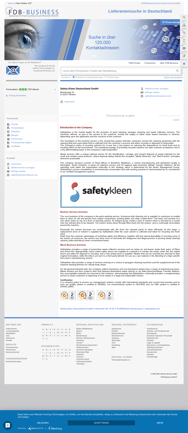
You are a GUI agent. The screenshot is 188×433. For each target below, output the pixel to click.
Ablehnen (43, 422)
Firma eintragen (173, 22)
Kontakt (176, 3)
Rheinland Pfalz (82, 352)
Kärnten (115, 331)
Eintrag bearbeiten (17, 95)
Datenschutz (153, 3)
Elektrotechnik (152, 338)
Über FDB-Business (169, 63)
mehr (160, 422)
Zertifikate (15, 146)
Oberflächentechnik (154, 347)
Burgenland (116, 329)
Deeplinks (15, 131)
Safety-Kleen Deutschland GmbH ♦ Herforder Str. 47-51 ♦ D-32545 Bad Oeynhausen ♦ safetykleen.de (110, 309)
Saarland (80, 354)
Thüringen (80, 364)
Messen (14, 135)
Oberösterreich (118, 336)
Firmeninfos (150, 63)
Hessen (79, 343)
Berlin (78, 333)
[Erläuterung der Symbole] (55, 89)
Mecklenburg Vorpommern (87, 345)
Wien (114, 347)
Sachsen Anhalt (82, 359)
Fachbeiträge (152, 357)
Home (11, 3)
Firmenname (113, 77)
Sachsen (79, 357)
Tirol (113, 343)
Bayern (79, 331)
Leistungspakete (12, 331)
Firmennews (16, 139)
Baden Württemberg (84, 329)
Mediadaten (10, 333)
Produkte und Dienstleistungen (89, 77)
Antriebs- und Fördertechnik (158, 331)
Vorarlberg (116, 345)
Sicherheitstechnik (154, 350)
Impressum (166, 3)
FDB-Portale (134, 63)
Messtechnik (152, 352)
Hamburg (80, 340)
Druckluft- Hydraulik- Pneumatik (159, 336)
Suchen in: (66, 77)
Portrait (14, 124)
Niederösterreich (118, 333)
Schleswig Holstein (84, 362)
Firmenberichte (12, 347)
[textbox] (118, 71)
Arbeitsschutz (152, 329)
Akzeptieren (101, 422)
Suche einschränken (173, 77)
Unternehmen (11, 329)
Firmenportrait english (21, 142)
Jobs (8, 336)
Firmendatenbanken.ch (121, 360)
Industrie (150, 340)
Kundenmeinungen (13, 362)
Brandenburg (81, 336)
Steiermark (116, 340)
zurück (176, 120)
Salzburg (115, 338)
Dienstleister (152, 333)
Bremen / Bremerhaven (85, 338)
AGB (143, 3)
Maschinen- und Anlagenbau (158, 345)
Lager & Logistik (153, 343)
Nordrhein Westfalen (84, 350)
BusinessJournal (12, 352)
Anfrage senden (18, 171)
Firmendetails (17, 128)
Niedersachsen (82, 347)
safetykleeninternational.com (24, 175)
